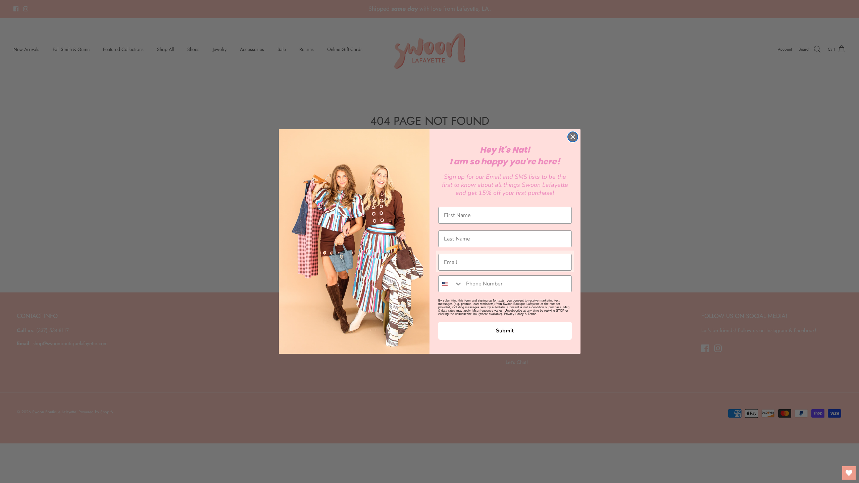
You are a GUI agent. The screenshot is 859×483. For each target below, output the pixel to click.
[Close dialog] (573, 137)
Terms (532, 314)
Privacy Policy (514, 314)
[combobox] (451, 284)
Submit (505, 330)
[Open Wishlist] (849, 473)
